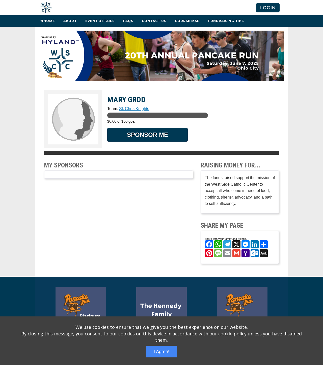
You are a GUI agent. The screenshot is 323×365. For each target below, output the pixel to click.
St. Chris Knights (134, 108)
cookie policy (232, 334)
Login (268, 7)
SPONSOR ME (147, 134)
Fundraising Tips (226, 21)
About (70, 21)
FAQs (128, 21)
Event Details (100, 21)
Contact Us (154, 21)
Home (49, 21)
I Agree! (161, 351)
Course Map (187, 21)
